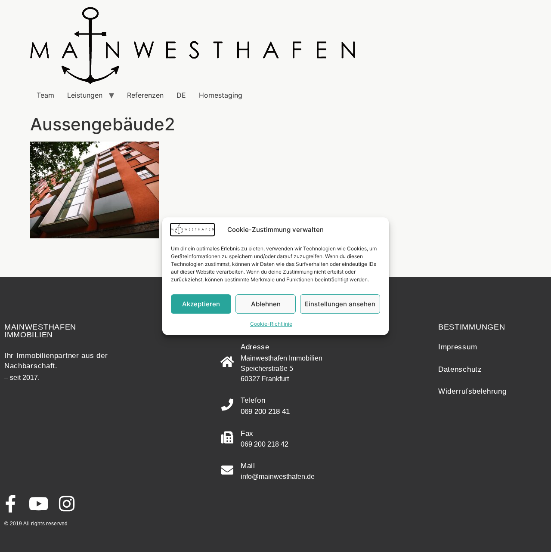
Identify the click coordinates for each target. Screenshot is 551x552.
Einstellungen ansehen (340, 304)
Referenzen (145, 95)
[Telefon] (227, 405)
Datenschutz (460, 369)
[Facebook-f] (10, 503)
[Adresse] (227, 362)
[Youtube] (38, 503)
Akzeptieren (201, 304)
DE (181, 95)
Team (45, 95)
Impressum (457, 347)
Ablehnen (266, 304)
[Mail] (227, 470)
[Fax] (227, 438)
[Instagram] (66, 503)
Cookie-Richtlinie (271, 324)
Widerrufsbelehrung (472, 391)
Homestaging (220, 95)
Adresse (255, 347)
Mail (248, 466)
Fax (247, 433)
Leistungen (84, 95)
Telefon (253, 400)
